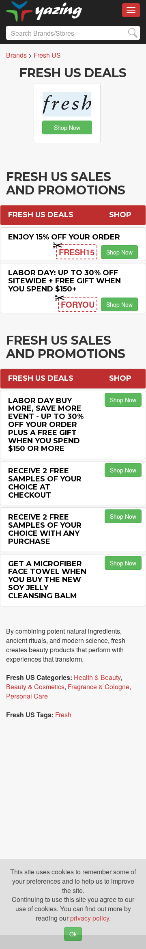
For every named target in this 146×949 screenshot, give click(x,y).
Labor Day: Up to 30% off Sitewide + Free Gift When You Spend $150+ (64, 280)
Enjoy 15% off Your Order (64, 237)
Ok (73, 934)
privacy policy (89, 918)
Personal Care (27, 696)
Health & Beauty (97, 677)
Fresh (63, 714)
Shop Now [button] (67, 127)
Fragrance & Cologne (98, 686)
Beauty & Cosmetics (35, 686)
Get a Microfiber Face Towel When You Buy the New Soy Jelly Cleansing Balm (47, 579)
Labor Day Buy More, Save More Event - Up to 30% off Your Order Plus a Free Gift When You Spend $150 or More (46, 424)
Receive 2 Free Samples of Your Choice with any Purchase (45, 529)
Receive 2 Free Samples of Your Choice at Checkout (45, 482)
